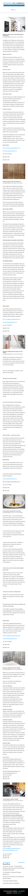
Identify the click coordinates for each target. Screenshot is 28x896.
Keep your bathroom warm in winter (11, 668)
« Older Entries (6, 862)
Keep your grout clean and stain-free (12, 181)
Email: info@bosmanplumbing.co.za (11, 148)
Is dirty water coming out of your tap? (12, 511)
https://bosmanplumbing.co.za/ (10, 850)
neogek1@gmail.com (8, 37)
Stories (21, 37)
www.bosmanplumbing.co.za (10, 151)
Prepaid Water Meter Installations (11, 883)
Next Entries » (21, 862)
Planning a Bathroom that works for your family (13, 352)
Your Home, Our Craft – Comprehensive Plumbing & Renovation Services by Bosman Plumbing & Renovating (13, 868)
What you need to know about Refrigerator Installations (13, 35)
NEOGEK (19, 893)
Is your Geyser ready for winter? (10, 799)
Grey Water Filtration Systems (10, 881)
